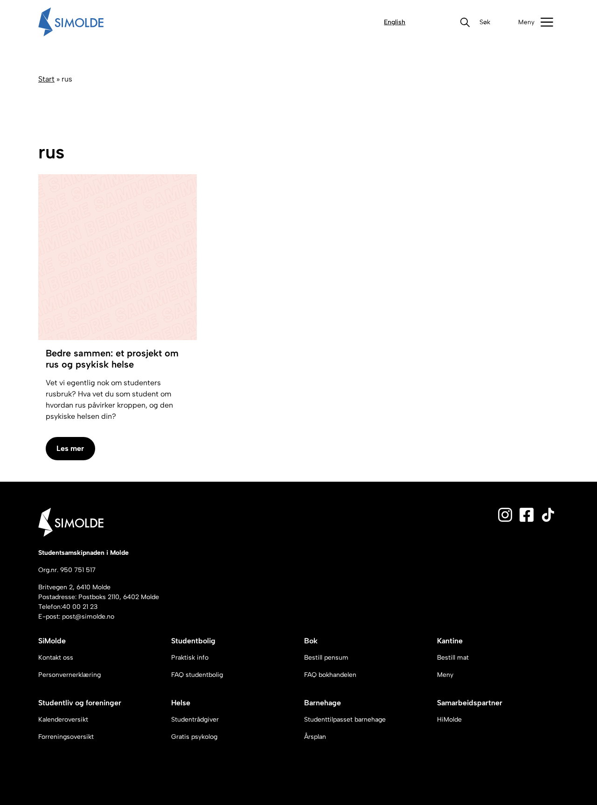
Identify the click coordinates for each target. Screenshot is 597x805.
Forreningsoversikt (66, 737)
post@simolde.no (88, 617)
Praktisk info (189, 658)
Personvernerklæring (69, 675)
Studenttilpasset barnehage (345, 719)
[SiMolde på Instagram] (505, 514)
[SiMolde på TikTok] (548, 514)
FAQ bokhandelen (330, 675)
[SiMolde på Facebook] (527, 514)
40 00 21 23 (79, 607)
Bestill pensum (326, 658)
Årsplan (315, 737)
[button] (484, 21)
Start (46, 79)
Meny (445, 675)
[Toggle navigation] (536, 22)
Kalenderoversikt (63, 719)
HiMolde (449, 719)
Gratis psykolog (194, 737)
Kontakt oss (55, 658)
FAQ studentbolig (197, 675)
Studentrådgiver (195, 719)
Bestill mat (453, 658)
